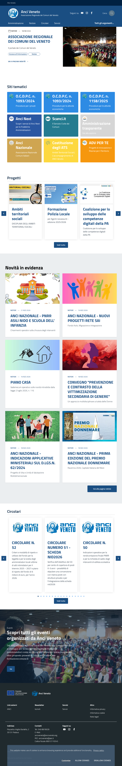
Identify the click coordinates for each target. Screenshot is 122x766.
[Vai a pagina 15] (78, 596)
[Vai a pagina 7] (55, 596)
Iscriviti (37, 709)
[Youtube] (81, 13)
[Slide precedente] (3, 213)
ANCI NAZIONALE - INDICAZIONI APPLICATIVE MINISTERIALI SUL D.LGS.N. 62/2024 (32, 460)
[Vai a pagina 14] (75, 596)
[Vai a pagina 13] (72, 596)
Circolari (44, 23)
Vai (11, 669)
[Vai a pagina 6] (52, 596)
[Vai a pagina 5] (49, 596)
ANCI (9, 709)
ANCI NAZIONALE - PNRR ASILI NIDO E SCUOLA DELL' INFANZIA (32, 320)
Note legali (94, 716)
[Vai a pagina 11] (66, 596)
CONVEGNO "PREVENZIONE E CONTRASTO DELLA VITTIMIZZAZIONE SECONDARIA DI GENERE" (90, 389)
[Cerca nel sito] (112, 13)
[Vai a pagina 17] (83, 596)
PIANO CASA (20, 382)
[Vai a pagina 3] (43, 596)
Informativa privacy (97, 709)
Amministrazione (15, 23)
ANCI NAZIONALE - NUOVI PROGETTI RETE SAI (89, 318)
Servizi (57, 23)
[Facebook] (90, 13)
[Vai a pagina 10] (63, 596)
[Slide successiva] (118, 213)
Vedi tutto (61, 245)
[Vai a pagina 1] (38, 596)
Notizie (32, 23)
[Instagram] (86, 13)
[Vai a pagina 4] (46, 596)
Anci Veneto (11, 3)
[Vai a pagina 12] (69, 596)
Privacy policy (98, 750)
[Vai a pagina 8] (58, 596)
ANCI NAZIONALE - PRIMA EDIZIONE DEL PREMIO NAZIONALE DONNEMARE (89, 458)
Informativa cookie (97, 712)
